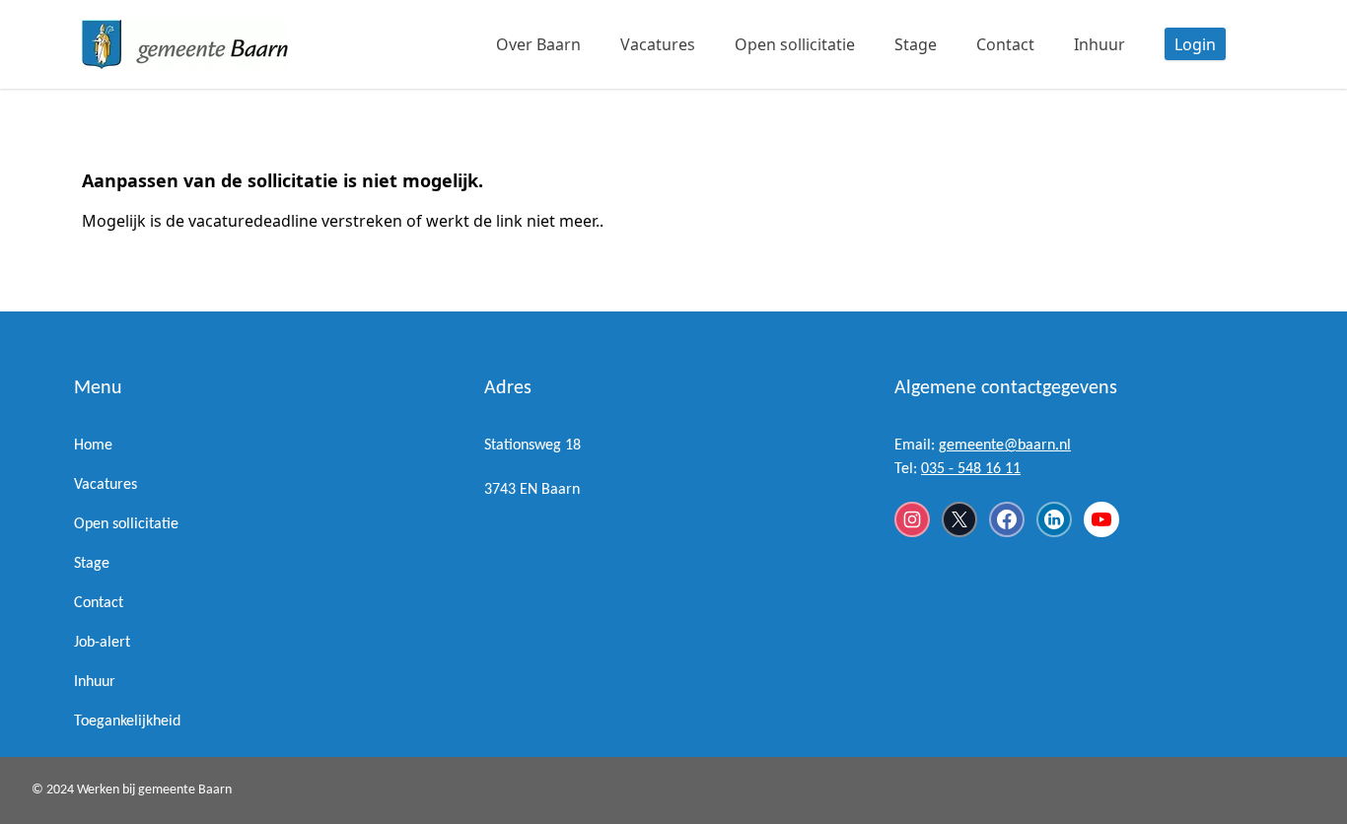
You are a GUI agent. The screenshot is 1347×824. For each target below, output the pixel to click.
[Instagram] (912, 519)
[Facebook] (1007, 519)
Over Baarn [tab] (538, 44)
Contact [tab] (1005, 44)
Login (1195, 44)
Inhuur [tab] (1099, 44)
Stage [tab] (915, 44)
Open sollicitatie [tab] (795, 44)
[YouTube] (1101, 519)
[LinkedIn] (1054, 519)
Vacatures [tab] (657, 44)
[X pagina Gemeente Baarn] (959, 519)
